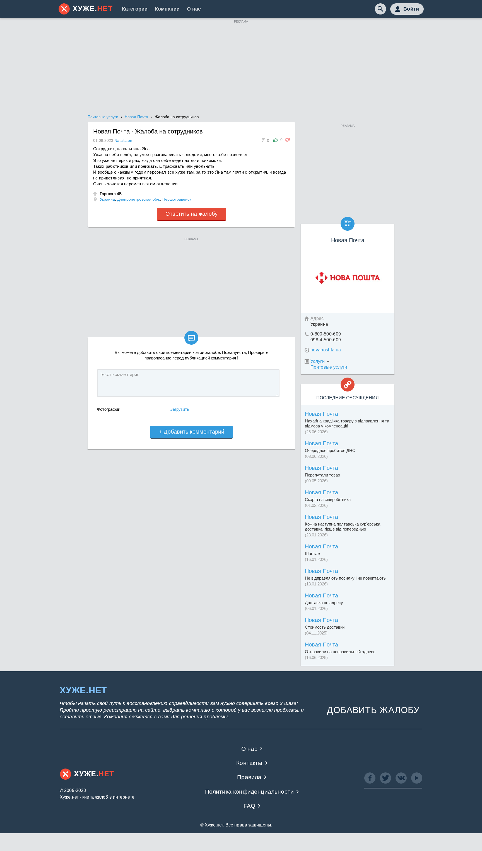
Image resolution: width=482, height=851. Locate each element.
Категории (135, 9)
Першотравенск (176, 199)
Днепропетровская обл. (138, 199)
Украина (107, 199)
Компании (167, 9)
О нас (194, 9)
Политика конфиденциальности (249, 791)
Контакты (249, 763)
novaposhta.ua (325, 349)
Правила (249, 777)
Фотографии (108, 409)
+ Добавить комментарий (191, 432)
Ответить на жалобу (191, 214)
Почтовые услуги (328, 367)
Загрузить (179, 409)
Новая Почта (321, 414)
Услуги (317, 361)
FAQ (250, 806)
